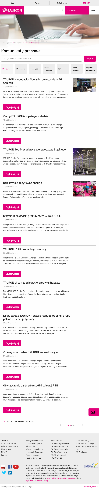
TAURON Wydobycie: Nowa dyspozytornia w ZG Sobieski (32, 81)
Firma (37, 3)
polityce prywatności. (69, 478)
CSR (59, 69)
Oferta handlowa (75, 68)
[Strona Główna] (12, 10)
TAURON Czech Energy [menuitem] (84, 443)
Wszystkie (6, 69)
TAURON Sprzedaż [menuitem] (58, 454)
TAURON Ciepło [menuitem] (57, 457)
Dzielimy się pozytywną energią (22, 183)
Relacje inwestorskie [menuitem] (9, 446)
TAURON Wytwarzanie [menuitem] (60, 443)
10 (4, 421)
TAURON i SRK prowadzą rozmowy (24, 249)
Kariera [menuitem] (4, 454)
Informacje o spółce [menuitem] (34, 443)
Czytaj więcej (12, 107)
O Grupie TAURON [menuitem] (8, 443)
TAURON (86, 3)
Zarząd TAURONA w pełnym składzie (25, 116)
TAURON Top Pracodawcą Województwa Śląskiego (34, 149)
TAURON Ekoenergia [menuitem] (59, 449)
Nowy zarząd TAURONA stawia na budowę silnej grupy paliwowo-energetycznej (36, 317)
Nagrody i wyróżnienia (90, 68)
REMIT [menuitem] (4, 452)
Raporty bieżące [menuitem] (32, 454)
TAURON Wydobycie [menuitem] (59, 452)
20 (8, 421)
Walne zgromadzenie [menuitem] (34, 449)
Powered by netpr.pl (91, 486)
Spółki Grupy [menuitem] (56, 440)
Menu (93, 10)
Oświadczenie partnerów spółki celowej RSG (30, 385)
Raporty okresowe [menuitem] (33, 457)
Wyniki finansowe (48, 68)
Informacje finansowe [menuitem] (35, 452)
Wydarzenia (20, 69)
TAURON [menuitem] (4, 440)
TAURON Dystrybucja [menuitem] (59, 446)
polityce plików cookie (53, 478)
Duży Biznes (62, 3)
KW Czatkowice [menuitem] (81, 452)
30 (12, 421)
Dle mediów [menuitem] (6, 449)
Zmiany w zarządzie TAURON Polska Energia (30, 352)
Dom (12, 3)
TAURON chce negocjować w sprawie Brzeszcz (31, 282)
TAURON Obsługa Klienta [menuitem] (85, 440)
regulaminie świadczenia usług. (37, 480)
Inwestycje (34, 69)
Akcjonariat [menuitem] (30, 446)
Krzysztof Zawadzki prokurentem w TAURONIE (32, 216)
